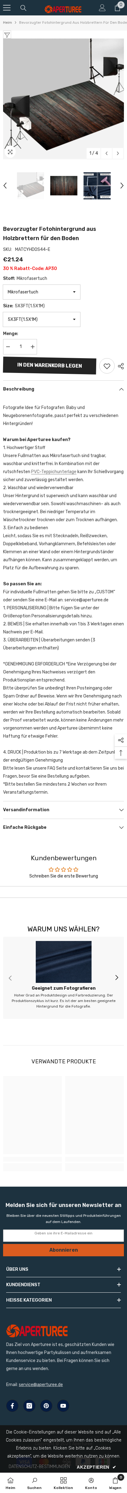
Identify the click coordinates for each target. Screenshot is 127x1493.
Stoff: (25, 278)
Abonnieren (63, 1250)
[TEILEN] (119, 366)
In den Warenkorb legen (49, 365)
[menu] (6, 7)
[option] (63, 99)
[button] (106, 153)
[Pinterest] (46, 1406)
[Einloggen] (102, 7)
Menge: (10, 333)
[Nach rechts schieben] (116, 978)
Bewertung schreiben (64, 892)
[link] (63, 978)
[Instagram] (29, 1406)
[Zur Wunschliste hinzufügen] (107, 366)
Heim (7, 22)
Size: (24, 306)
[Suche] (23, 8)
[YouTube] (63, 1406)
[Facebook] (12, 1406)
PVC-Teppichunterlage (53, 471)
